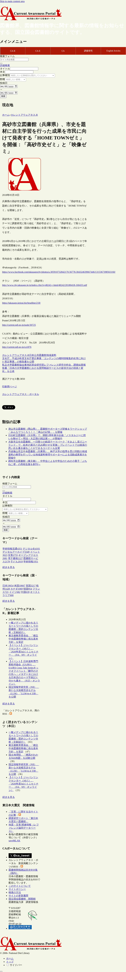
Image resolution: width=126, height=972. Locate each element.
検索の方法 (15, 892)
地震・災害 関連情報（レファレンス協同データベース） (24, 827)
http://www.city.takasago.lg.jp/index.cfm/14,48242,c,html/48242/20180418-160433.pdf (44, 285)
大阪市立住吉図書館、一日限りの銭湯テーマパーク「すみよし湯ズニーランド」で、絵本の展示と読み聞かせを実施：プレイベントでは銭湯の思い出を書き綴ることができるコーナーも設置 (47, 444)
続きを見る (8, 567)
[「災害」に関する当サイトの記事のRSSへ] (19, 815)
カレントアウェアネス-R (15, 355)
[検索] (1, 63)
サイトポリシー (17, 889)
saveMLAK (14, 840)
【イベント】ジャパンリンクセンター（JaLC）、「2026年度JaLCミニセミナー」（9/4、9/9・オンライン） (23, 651)
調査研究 (88, 51)
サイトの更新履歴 (18, 895)
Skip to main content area (12, 1)
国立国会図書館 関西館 (22, 899)
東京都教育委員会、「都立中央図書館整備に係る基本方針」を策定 (23, 638)
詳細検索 (5, 65)
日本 (31, 355)
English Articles (113, 51)
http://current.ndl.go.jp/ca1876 (16, 347)
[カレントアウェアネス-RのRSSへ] (10, 714)
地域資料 (51, 355)
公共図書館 (40, 355)
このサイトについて (20, 886)
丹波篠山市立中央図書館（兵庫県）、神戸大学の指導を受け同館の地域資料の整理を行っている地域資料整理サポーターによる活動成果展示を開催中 (47, 454)
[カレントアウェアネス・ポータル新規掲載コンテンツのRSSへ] (21, 866)
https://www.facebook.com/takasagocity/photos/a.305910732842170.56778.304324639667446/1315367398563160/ (58, 272)
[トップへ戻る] (1, 971)
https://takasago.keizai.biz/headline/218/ (21, 303)
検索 (3, 96)
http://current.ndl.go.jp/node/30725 (19, 325)
